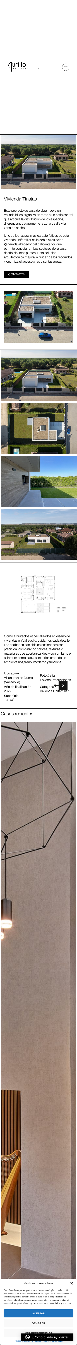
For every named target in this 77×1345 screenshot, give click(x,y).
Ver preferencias (38, 1333)
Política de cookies (22, 1341)
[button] (71, 1283)
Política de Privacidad (41, 1341)
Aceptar (38, 1313)
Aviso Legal (57, 1341)
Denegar (38, 1323)
